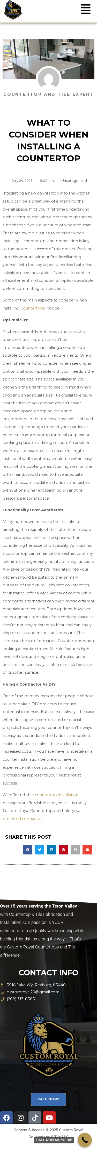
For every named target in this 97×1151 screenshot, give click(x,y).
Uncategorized (74, 180)
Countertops (32, 308)
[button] (27, 849)
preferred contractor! (23, 818)
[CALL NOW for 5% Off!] (85, 1140)
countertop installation (56, 795)
